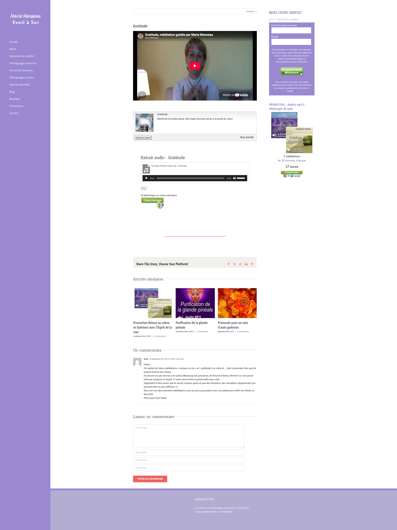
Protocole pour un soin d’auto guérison (233, 325)
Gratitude (162, 114)
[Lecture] (146, 178)
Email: (274, 36)
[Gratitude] (144, 114)
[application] (195, 178)
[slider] (241, 178)
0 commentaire (159, 336)
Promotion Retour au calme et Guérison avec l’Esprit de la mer (152, 327)
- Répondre (179, 359)
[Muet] (234, 178)
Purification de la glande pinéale (191, 325)
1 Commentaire (202, 331)
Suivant (250, 11)
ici (295, 91)
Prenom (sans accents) (284, 25)
